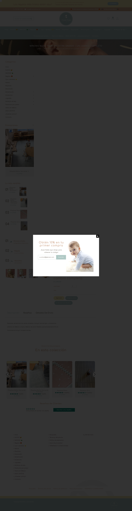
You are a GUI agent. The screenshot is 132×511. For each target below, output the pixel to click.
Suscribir (61, 257)
